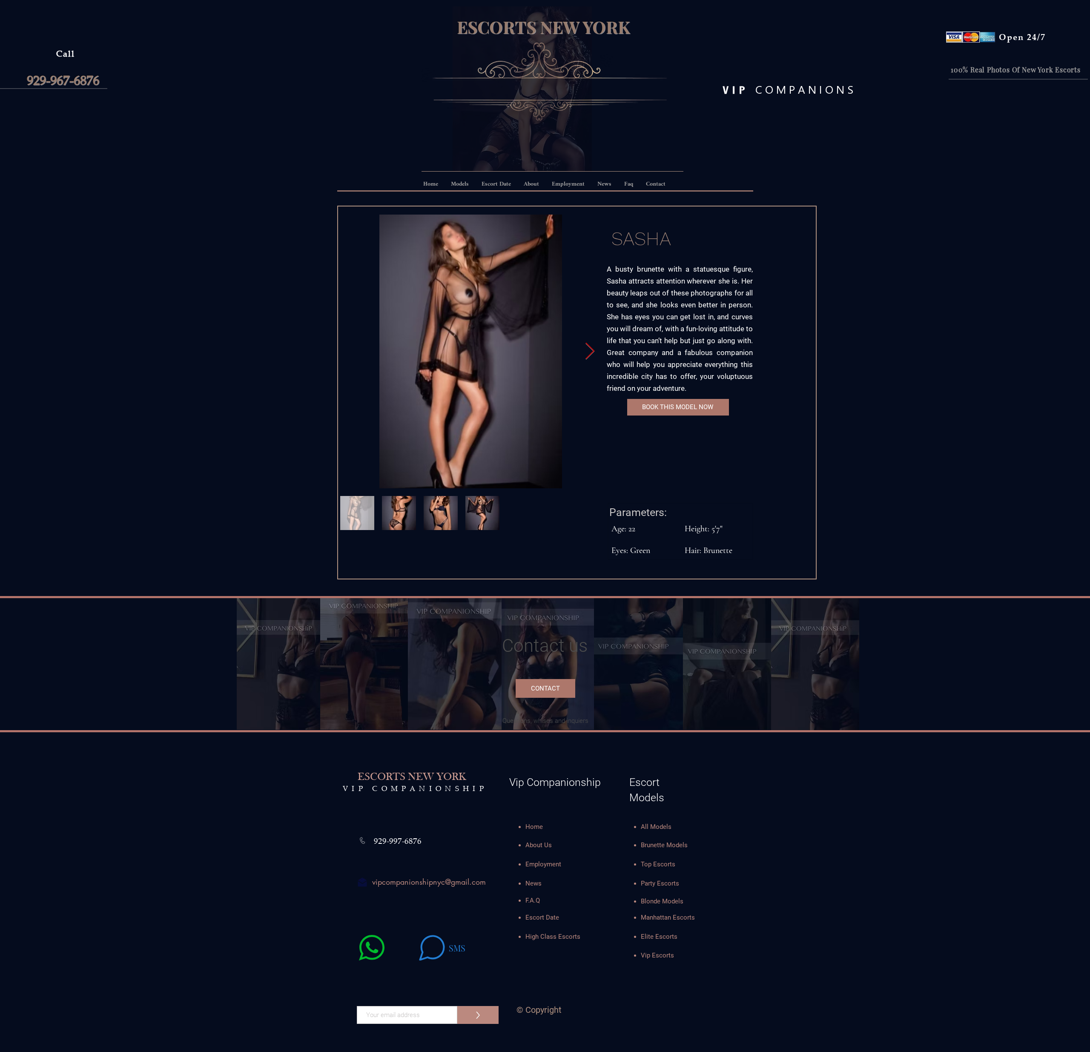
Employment (543, 864)
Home (534, 827)
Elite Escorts (659, 936)
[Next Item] (590, 351)
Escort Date (542, 917)
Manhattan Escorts (668, 917)
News (533, 883)
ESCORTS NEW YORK (543, 26)
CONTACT (545, 688)
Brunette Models (664, 845)
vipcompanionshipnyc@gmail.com (429, 882)
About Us (538, 845)
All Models (656, 827)
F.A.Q (532, 900)
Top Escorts (658, 864)
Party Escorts (660, 883)
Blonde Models (662, 901)
